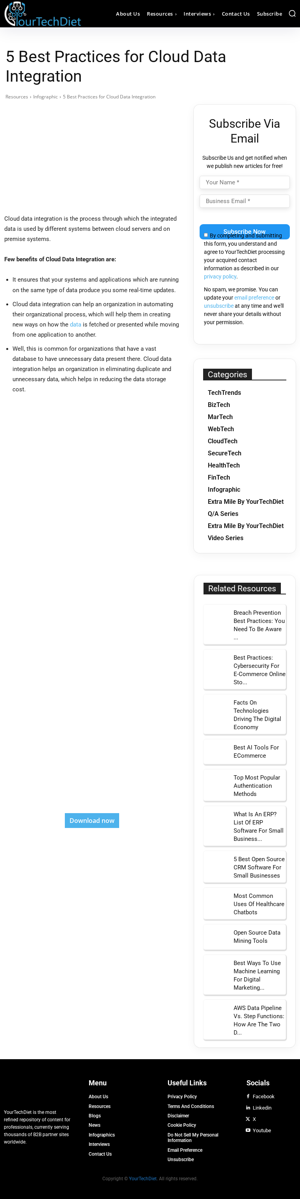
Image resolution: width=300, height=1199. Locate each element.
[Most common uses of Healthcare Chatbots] (216, 900)
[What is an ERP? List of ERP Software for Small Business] (216, 818)
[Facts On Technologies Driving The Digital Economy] (216, 706)
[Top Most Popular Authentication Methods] (216, 781)
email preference (254, 297)
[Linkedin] (248, 1108)
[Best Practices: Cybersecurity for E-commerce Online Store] (216, 661)
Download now (92, 820)
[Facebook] (248, 1096)
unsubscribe (219, 306)
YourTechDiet (143, 1178)
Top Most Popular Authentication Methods (257, 786)
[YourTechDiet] (40, 14)
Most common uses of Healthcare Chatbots (259, 904)
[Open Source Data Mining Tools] (216, 936)
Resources (16, 96)
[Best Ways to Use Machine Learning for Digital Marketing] (216, 967)
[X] (248, 1119)
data (75, 324)
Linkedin (262, 1108)
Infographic (45, 96)
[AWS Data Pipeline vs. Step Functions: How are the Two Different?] (216, 1012)
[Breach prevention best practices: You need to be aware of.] (216, 617)
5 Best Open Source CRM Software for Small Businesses (259, 867)
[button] (292, 13)
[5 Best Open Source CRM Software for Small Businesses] (216, 863)
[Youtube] (248, 1130)
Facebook (264, 1096)
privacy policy (220, 276)
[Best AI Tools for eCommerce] (216, 751)
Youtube (262, 1130)
